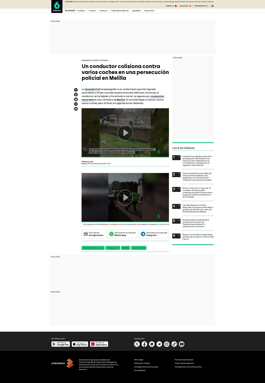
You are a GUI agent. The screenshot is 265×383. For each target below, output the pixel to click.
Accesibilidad (139, 370)
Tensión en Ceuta (96, 2)
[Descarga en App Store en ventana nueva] (80, 346)
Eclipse (81, 10)
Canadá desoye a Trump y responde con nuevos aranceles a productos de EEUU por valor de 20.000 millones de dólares (198, 208)
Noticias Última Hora (93, 248)
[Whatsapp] (152, 346)
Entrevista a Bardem (136, 2)
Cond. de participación (184, 363)
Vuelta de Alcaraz (209, 2)
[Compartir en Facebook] (76, 96)
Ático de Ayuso (109, 2)
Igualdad (136, 10)
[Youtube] (182, 346)
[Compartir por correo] (76, 110)
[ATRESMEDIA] (63, 365)
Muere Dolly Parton (177, 2)
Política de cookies (142, 363)
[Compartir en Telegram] (76, 105)
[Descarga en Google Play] (60, 346)
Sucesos (103, 10)
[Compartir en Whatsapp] (76, 100)
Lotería (92, 10)
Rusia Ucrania (163, 2)
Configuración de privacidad (146, 367)
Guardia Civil (139, 248)
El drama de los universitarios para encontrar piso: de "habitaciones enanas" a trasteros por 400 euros (196, 223)
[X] (76, 91)
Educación (149, 10)
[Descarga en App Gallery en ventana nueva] (99, 346)
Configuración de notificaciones (188, 367)
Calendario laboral (119, 10)
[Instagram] (167, 346)
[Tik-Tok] (174, 346)
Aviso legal (138, 360)
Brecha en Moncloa (80, 2)
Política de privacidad (184, 360)
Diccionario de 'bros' (193, 2)
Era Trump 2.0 (122, 2)
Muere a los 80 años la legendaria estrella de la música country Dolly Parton (198, 236)
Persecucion (113, 248)
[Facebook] (144, 346)
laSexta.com (87, 162)
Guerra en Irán (151, 2)
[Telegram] (159, 346)
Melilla (125, 248)
